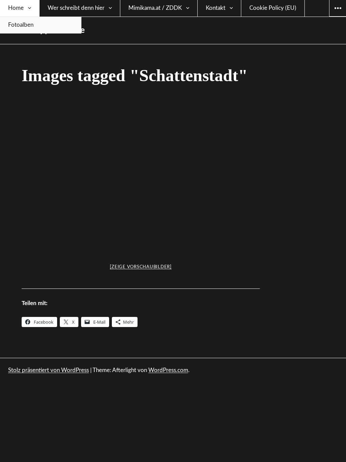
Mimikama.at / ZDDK (155, 8)
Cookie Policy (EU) (272, 8)
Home (16, 8)
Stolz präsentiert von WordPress (48, 370)
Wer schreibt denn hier (76, 8)
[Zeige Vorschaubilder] (141, 267)
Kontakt (215, 8)
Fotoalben (20, 25)
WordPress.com (168, 370)
